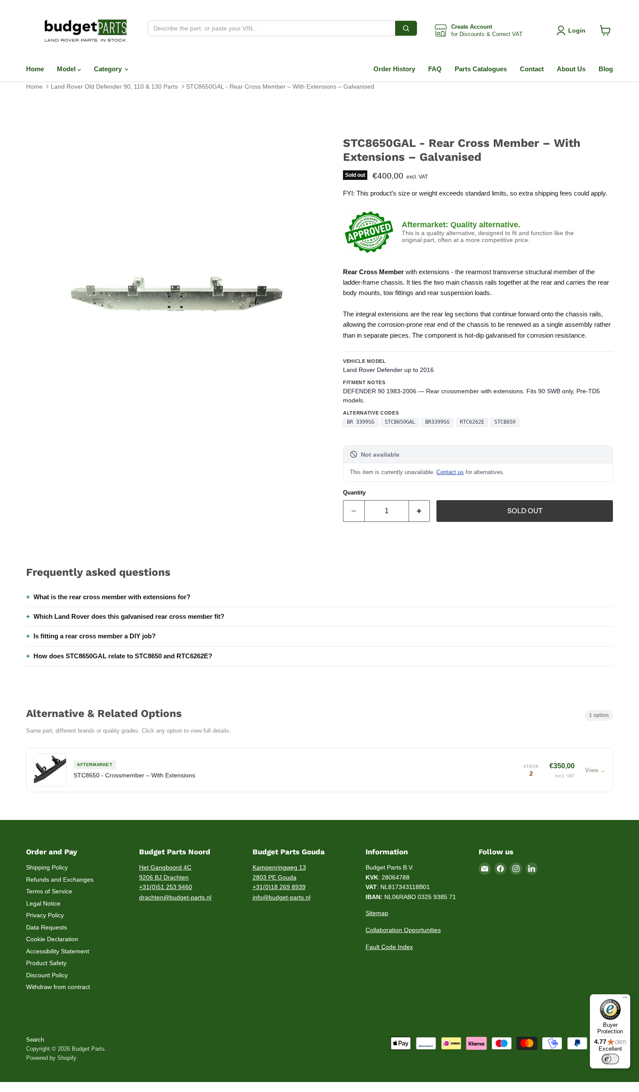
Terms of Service (49, 891)
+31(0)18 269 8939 (279, 886)
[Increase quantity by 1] (419, 511)
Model (67, 69)
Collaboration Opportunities (403, 929)
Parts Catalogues (481, 69)
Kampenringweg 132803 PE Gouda (279, 872)
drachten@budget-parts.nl (175, 897)
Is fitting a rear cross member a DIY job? (94, 636)
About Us (571, 69)
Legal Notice (43, 903)
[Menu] (625, 999)
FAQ (435, 69)
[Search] (406, 28)
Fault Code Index (389, 946)
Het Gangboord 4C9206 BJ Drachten (165, 872)
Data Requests (46, 927)
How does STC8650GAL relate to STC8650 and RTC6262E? (122, 656)
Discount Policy (47, 975)
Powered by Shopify (51, 1058)
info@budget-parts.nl (281, 897)
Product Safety (46, 962)
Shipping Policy (47, 867)
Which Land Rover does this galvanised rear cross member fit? (128, 616)
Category (108, 69)
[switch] (610, 1059)
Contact (532, 69)
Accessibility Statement (57, 951)
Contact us (450, 472)
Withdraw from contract (58, 986)
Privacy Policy (45, 915)
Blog (606, 69)
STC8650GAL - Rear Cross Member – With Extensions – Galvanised (280, 86)
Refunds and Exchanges (59, 879)
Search (35, 1039)
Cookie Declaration (52, 939)
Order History (394, 69)
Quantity (354, 492)
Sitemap (377, 912)
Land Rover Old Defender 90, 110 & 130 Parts (114, 86)
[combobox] (271, 28)
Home (35, 69)
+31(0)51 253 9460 (165, 886)
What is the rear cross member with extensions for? (111, 597)
